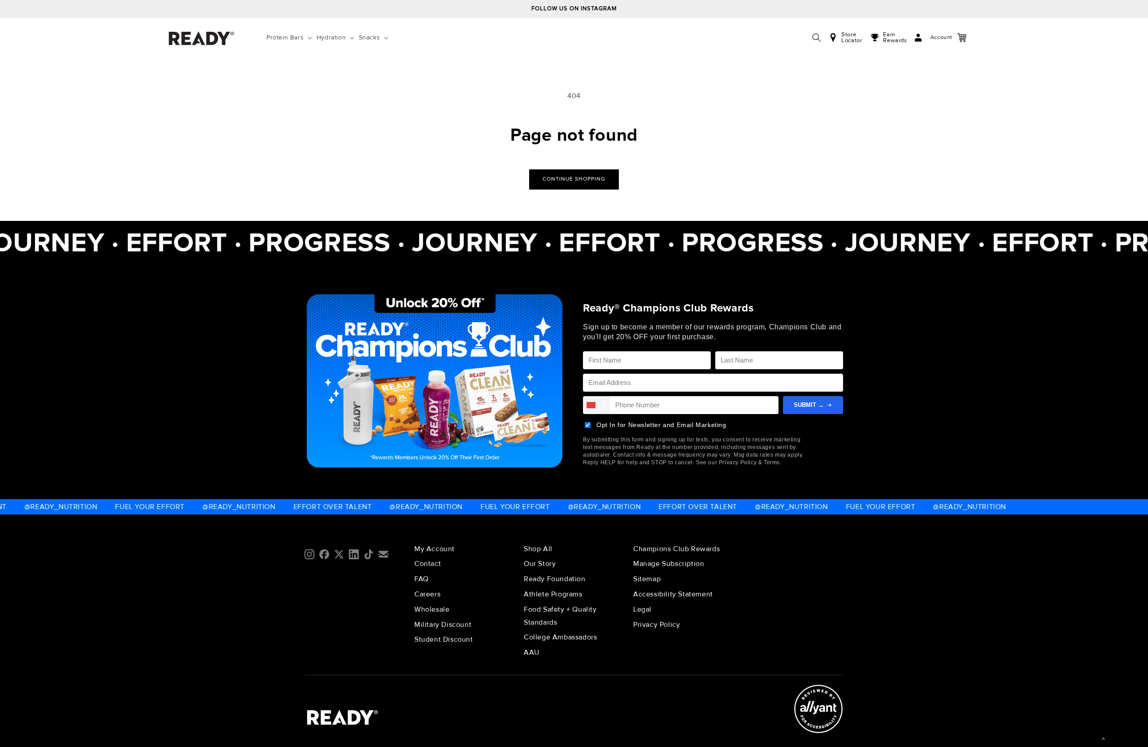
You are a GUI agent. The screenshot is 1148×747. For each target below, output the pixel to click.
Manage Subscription (668, 563)
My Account (434, 548)
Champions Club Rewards (676, 548)
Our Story (540, 563)
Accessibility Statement (673, 594)
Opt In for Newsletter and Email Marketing (661, 424)
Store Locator (851, 37)
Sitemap (647, 578)
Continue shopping (574, 179)
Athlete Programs (553, 594)
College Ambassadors (560, 637)
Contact (427, 563)
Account (932, 37)
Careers (427, 594)
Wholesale (431, 609)
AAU (531, 652)
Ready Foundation (555, 578)
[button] (291, 38)
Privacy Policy (656, 624)
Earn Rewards (895, 37)
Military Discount (442, 624)
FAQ (421, 578)
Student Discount (443, 639)
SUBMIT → (809, 405)
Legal (642, 609)
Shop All (538, 548)
